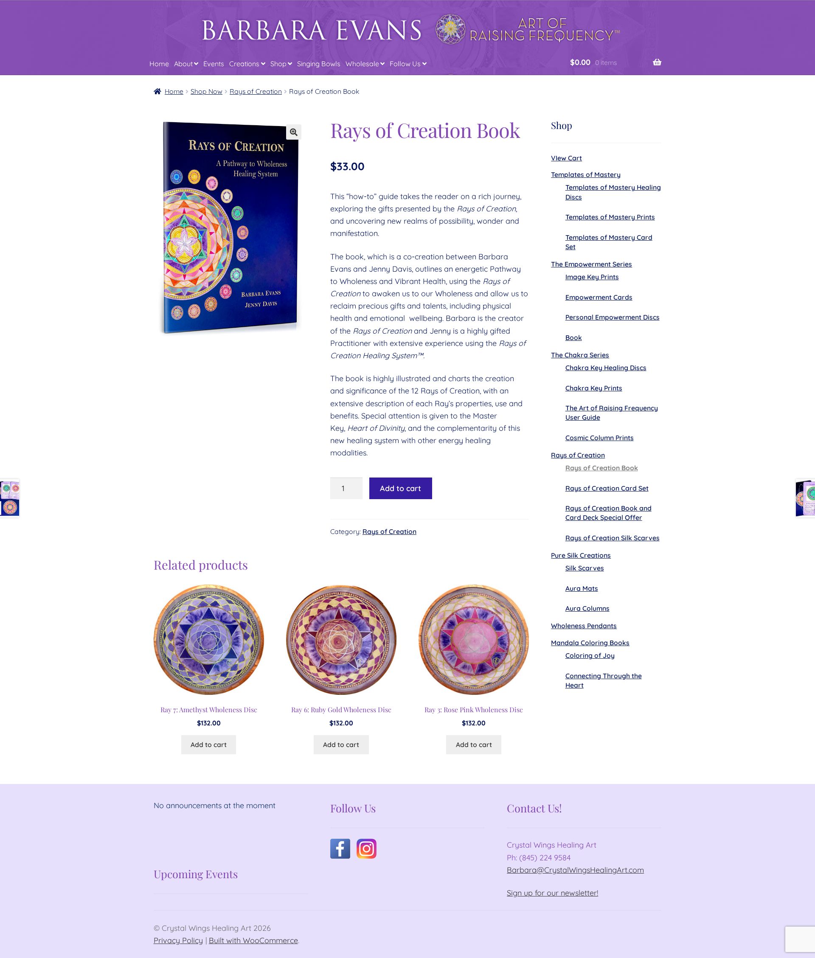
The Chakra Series (580, 355)
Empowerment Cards (598, 297)
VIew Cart (566, 158)
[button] (293, 132)
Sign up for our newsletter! (552, 893)
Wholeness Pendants (584, 625)
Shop (278, 63)
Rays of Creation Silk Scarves (612, 538)
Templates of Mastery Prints (610, 217)
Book (573, 337)
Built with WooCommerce (253, 940)
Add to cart (400, 488)
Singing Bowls (318, 63)
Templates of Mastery (586, 174)
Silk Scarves (584, 568)
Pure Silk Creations (581, 555)
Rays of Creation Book (601, 468)
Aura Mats (581, 588)
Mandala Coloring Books (590, 642)
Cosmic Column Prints (599, 437)
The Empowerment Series (591, 264)
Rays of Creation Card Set (607, 488)
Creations (244, 63)
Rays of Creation (256, 91)
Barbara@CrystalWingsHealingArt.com (575, 870)
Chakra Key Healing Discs (605, 367)
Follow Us (405, 63)
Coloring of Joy (590, 655)
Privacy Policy (178, 940)
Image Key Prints (592, 277)
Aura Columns (587, 608)
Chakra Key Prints (593, 388)
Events (213, 63)
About (183, 63)
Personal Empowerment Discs (612, 317)
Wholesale (362, 63)
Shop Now (206, 91)
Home (159, 63)
